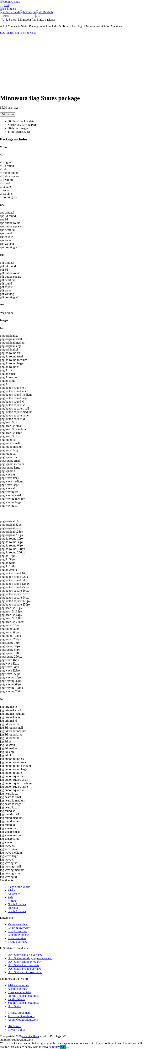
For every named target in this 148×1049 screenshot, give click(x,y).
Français (30, 12)
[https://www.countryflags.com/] (10, 1)
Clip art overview (18, 934)
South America (17, 911)
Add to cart (8, 114)
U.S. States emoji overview (24, 961)
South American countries (23, 1002)
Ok (63, 1047)
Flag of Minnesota (24, 32)
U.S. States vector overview (25, 972)
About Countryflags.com (23, 1019)
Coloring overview (19, 927)
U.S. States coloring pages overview (30, 958)
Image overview (17, 941)
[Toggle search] (1, 6)
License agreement (19, 1012)
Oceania (13, 907)
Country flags (30, 1036)
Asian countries (17, 988)
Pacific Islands (16, 999)
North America (17, 904)
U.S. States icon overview (23, 965)
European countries (19, 992)
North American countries (23, 995)
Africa (11, 890)
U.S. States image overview (24, 968)
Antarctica (14, 893)
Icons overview (17, 938)
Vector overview (18, 924)
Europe (12, 900)
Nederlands (12, 12)
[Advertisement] (74, 63)
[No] (67, 1047)
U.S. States (9, 19)
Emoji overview (17, 931)
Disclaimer (14, 1026)
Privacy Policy (16, 1029)
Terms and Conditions (21, 1016)
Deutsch (47, 12)
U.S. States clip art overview (25, 954)
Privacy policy (51, 1046)
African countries (18, 985)
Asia (10, 897)
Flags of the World (19, 887)
